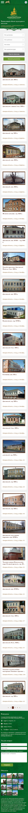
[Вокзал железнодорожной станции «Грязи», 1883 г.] (9, 781)
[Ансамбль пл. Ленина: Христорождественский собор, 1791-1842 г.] (15, 787)
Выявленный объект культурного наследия (12, 26)
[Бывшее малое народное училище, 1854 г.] (9, 793)
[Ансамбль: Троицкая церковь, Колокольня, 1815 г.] (20, 781)
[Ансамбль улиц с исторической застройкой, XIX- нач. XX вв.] (15, 781)
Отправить (7, 765)
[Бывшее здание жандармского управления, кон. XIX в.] (20, 775)
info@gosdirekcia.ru (6, 735)
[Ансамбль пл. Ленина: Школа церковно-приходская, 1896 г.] (9, 787)
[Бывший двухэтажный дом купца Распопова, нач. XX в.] (15, 793)
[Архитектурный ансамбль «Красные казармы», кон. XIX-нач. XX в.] (9, 775)
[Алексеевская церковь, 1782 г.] (3, 775)
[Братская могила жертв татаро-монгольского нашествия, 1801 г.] (15, 775)
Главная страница (6, 25)
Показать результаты (14, 59)
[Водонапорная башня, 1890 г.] (3, 781)
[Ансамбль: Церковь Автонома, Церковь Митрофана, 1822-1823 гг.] (3, 787)
